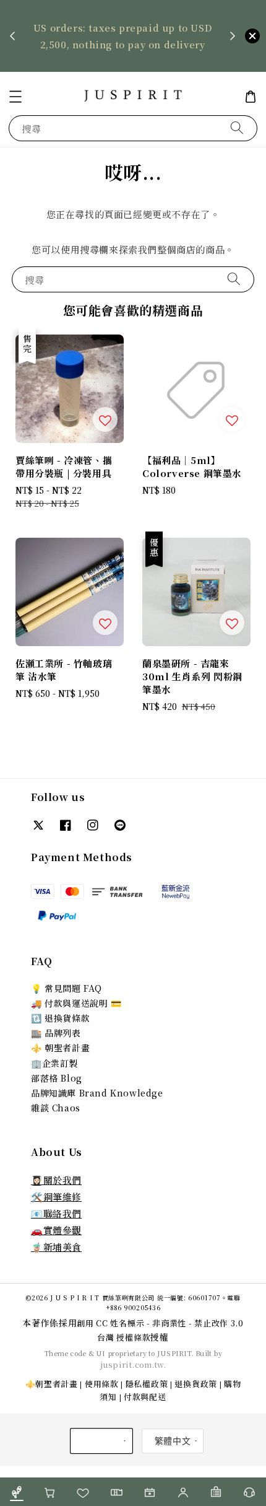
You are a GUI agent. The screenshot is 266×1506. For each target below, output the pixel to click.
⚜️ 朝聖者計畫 (60, 1047)
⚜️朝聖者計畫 (51, 1384)
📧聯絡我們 (56, 1213)
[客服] (249, 1492)
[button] (15, 96)
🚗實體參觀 (56, 1230)
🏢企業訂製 (54, 1063)
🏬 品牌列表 (56, 1033)
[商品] (16, 1492)
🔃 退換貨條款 (60, 1018)
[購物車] (50, 1492)
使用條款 (102, 1384)
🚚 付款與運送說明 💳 (76, 1003)
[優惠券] (116, 1492)
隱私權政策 (147, 1384)
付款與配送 (145, 1397)
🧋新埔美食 (56, 1246)
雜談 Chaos (55, 1107)
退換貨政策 (195, 1384)
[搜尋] (237, 128)
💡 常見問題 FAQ (66, 988)
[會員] (183, 1492)
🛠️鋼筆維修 (56, 1196)
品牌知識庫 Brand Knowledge (97, 1093)
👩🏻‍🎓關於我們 (56, 1179)
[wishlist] (83, 1492)
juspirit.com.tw (132, 1364)
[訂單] (216, 1492)
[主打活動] (149, 1492)
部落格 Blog (56, 1078)
